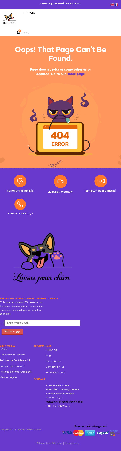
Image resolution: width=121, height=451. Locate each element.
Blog (48, 356)
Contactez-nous (55, 367)
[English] (112, 4)
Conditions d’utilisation (12, 355)
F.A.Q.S (3, 349)
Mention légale (8, 377)
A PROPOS (52, 350)
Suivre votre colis (55, 373)
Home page (76, 74)
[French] (117, 4)
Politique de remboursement (16, 372)
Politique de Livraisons (12, 366)
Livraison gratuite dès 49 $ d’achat (60, 4)
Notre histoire (53, 361)
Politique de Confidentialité (15, 360)
